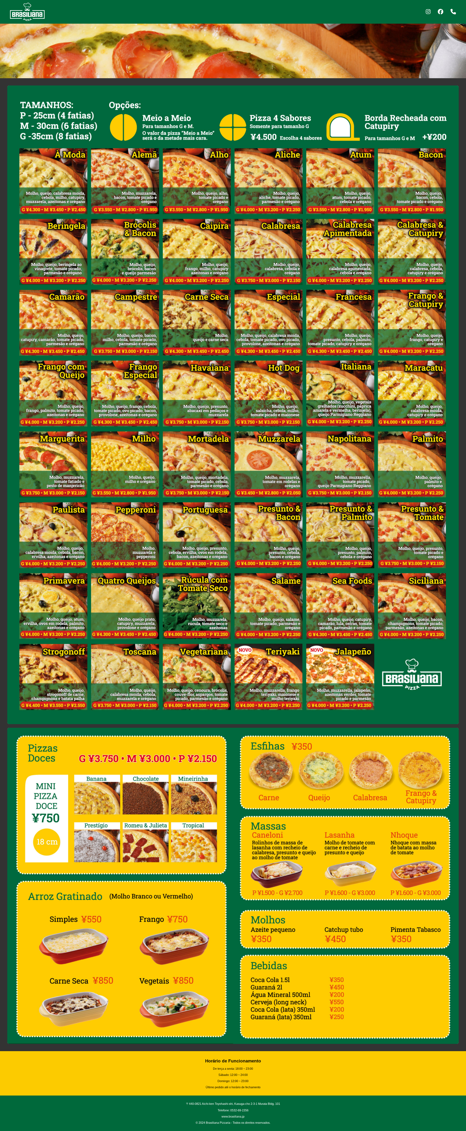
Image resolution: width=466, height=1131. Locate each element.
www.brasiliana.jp (233, 1116)
